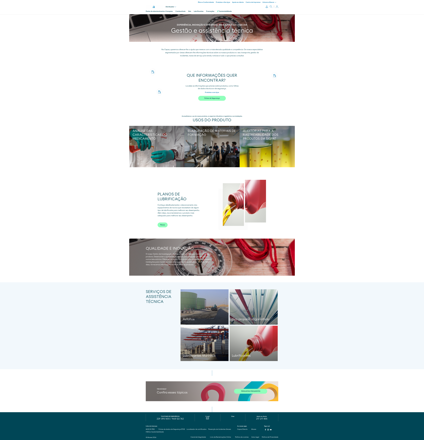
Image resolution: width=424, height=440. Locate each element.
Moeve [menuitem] (253, 429)
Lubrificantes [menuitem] (198, 11)
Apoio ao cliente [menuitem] (238, 2)
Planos (162, 225)
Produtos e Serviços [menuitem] (223, 2)
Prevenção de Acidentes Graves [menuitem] (219, 429)
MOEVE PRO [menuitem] (150, 429)
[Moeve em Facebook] (265, 429)
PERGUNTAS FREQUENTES (250, 391)
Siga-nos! (267, 426)
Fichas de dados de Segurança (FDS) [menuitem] (172, 429)
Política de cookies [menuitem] (242, 437)
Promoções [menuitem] (210, 11)
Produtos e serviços (212, 92)
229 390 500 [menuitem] (163, 419)
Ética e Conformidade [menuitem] (206, 2)
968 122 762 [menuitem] (178, 419)
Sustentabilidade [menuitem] (225, 11)
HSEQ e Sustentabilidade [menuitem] (155, 432)
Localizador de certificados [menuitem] (196, 429)
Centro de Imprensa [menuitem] (253, 2)
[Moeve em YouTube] (270, 429)
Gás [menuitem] (189, 11)
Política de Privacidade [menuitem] (270, 437)
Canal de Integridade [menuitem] (198, 437)
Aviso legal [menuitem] (255, 437)
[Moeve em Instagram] (268, 429)
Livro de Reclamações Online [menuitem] (220, 437)
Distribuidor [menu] (170, 7)
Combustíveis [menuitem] (180, 11)
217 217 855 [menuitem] (261, 419)
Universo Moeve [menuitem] (268, 2)
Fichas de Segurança (212, 98)
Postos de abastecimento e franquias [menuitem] (159, 11)
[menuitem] (207, 418)
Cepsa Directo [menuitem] (242, 429)
